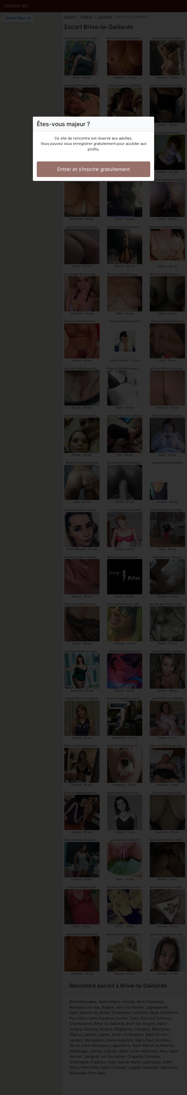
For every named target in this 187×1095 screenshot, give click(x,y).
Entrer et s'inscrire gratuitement (93, 169)
